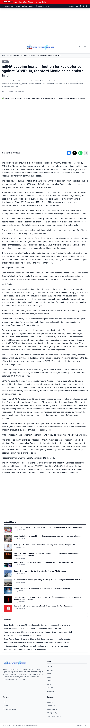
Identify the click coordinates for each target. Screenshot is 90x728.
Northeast (50, 691)
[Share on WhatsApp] (80, 153)
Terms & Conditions (54, 716)
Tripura (49, 667)
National (50, 670)
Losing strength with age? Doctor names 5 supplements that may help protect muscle (36, 646)
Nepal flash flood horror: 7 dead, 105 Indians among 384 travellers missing (32, 628)
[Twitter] (83, 6)
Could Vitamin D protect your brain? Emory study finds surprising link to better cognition (37, 639)
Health (9, 55)
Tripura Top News (9, 709)
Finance (49, 681)
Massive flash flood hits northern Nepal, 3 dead (22, 635)
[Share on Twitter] (74, 153)
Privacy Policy (52, 713)
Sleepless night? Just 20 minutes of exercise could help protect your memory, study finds (38, 632)
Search (5, 706)
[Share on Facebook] (69, 153)
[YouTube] (86, 6)
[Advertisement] (45, 24)
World (49, 674)
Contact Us (51, 706)
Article (49, 684)
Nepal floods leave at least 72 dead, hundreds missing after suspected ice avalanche (37, 625)
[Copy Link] (86, 153)
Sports (49, 677)
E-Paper (71, 6)
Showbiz (50, 688)
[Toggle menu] (85, 47)
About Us (50, 702)
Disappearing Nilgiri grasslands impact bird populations (25, 649)
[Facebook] (80, 6)
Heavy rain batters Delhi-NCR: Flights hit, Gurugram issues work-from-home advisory (36, 642)
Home (4, 55)
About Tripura (52, 709)
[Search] (80, 47)
